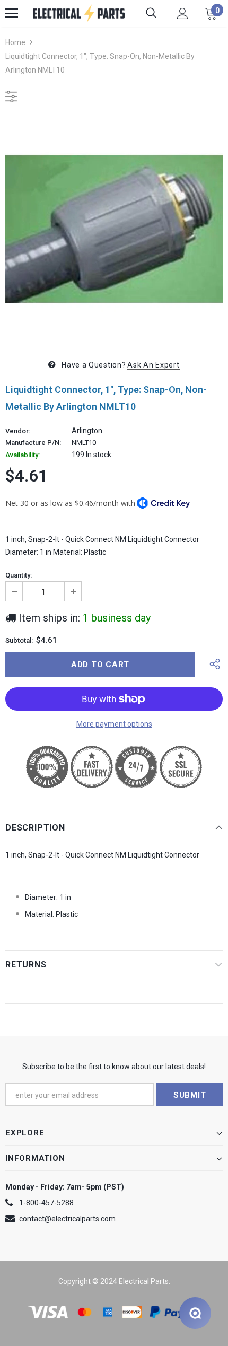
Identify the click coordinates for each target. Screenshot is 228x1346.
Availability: (22, 455)
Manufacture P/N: (33, 443)
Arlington (87, 430)
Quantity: (18, 575)
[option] (114, 229)
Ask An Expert (153, 365)
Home (15, 42)
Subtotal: (19, 641)
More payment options (114, 724)
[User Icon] (182, 13)
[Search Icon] (151, 13)
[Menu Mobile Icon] (11, 13)
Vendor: (17, 431)
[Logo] (79, 13)
